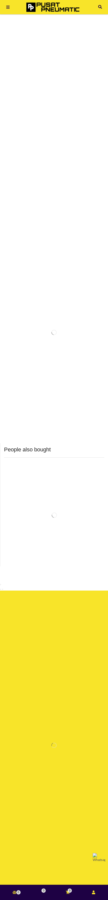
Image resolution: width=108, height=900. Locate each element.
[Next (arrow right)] (2, 589)
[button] (8, 7)
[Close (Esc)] (0, 584)
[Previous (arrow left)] (0, 589)
